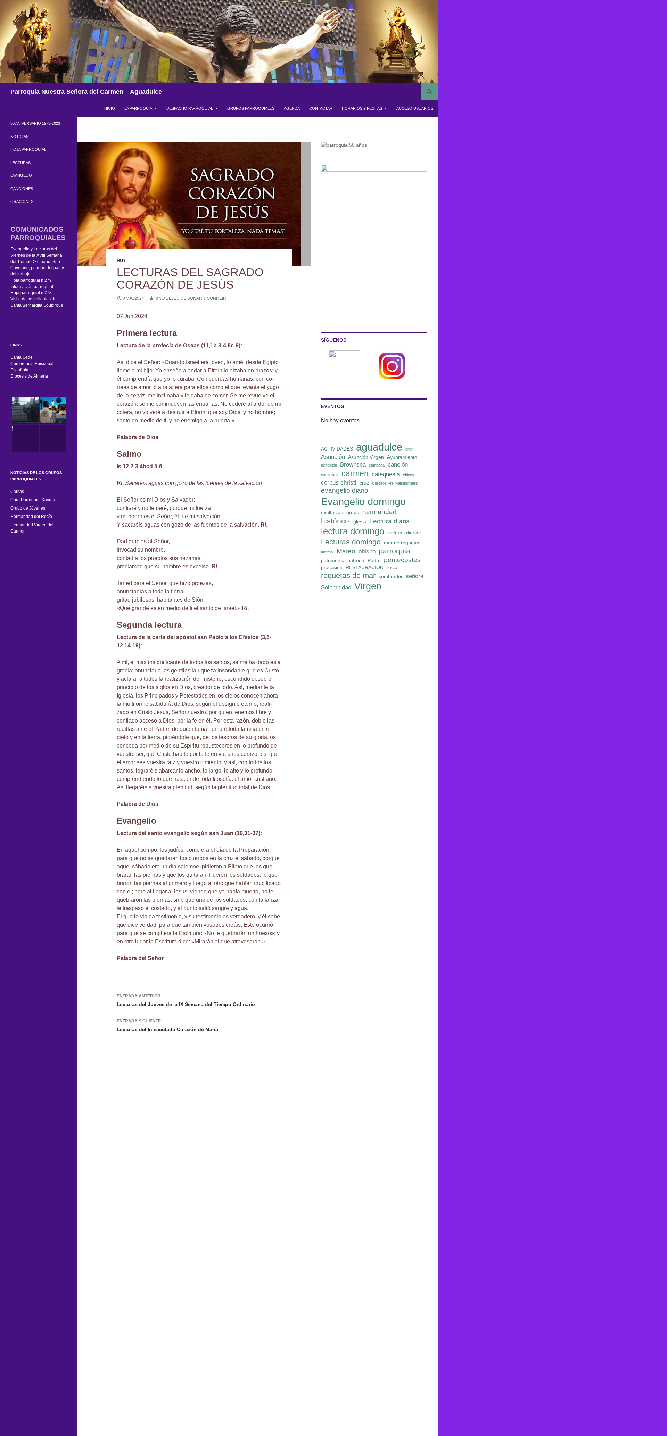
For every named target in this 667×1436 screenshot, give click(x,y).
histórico (335, 521)
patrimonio (332, 560)
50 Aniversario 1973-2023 (35, 123)
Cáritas (17, 491)
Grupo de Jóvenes (27, 508)
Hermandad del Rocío (31, 516)
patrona (355, 560)
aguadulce (379, 447)
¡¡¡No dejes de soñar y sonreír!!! (191, 298)
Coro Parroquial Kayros (32, 499)
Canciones (21, 189)
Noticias (19, 136)
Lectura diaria (389, 521)
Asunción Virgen (366, 457)
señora (414, 576)
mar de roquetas (402, 542)
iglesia (359, 522)
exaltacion (332, 512)
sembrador (391, 576)
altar (409, 449)
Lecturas (20, 162)
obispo (367, 551)
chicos (408, 475)
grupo (352, 512)
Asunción (333, 457)
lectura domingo (352, 531)
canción (398, 464)
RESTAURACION (365, 567)
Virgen (367, 586)
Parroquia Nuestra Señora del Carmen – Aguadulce (86, 91)
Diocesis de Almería (29, 376)
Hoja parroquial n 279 (31, 280)
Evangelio (21, 175)
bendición (329, 465)
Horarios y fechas (362, 108)
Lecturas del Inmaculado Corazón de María (167, 1025)
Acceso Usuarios (414, 108)
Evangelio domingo (363, 501)
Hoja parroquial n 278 (31, 292)
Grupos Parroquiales (250, 108)
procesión (332, 567)
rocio (392, 567)
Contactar (320, 108)
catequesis (386, 474)
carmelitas (329, 475)
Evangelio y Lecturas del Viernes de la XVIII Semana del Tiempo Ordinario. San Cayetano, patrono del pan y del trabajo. (37, 262)
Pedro (374, 560)
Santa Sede (21, 357)
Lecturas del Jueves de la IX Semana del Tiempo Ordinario (186, 1000)
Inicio (109, 108)
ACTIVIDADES (337, 449)
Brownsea (353, 464)
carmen (355, 473)
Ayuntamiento (402, 457)
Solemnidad (336, 587)
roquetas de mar (348, 575)
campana (377, 465)
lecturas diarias (404, 532)
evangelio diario (344, 490)
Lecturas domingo (351, 542)
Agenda (292, 108)
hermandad (379, 511)
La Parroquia (138, 108)
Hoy (121, 260)
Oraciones (21, 201)
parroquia (394, 551)
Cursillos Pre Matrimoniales (395, 483)
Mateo (346, 551)
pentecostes (402, 559)
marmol (327, 552)
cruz (364, 483)
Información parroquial (31, 286)
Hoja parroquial (28, 149)
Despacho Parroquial (189, 108)
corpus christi (338, 482)
